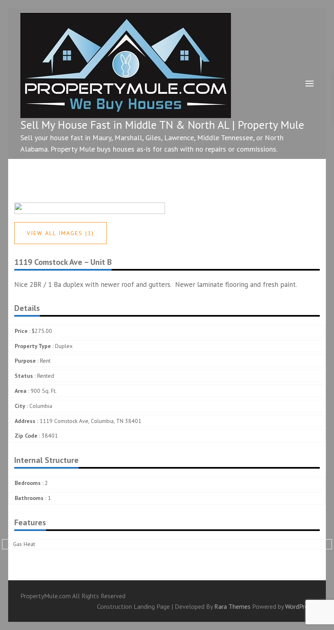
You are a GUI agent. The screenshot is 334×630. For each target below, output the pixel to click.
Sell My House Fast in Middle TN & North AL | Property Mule (162, 125)
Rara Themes (233, 606)
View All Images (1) (60, 233)
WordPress (299, 606)
